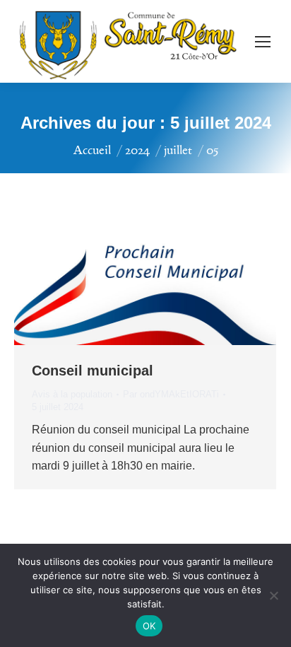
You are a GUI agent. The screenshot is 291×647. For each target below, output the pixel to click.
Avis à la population (72, 394)
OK (149, 625)
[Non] (273, 595)
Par (171, 394)
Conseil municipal (92, 370)
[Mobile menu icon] (263, 42)
